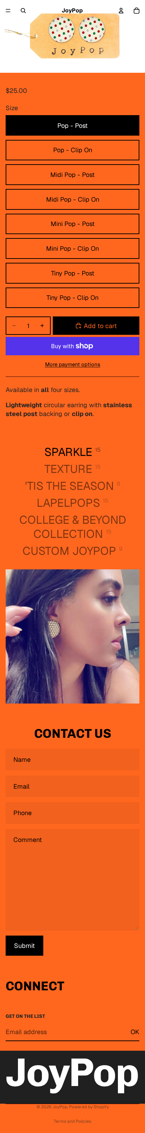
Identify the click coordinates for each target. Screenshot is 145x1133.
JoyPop (59, 1107)
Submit (24, 946)
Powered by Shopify (89, 1107)
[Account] (121, 10)
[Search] (23, 10)
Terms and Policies (72, 1121)
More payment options (72, 364)
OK (135, 1032)
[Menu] (8, 10)
